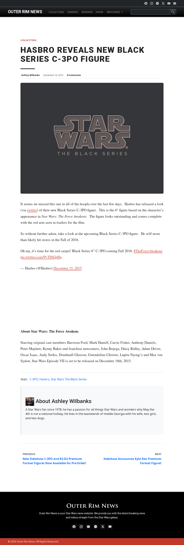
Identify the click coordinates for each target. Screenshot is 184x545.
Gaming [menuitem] (72, 12)
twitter (32, 210)
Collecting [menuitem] (56, 12)
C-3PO (34, 379)
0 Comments (74, 75)
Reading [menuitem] (87, 12)
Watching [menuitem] (113, 12)
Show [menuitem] (99, 12)
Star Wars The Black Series (69, 379)
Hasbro (44, 379)
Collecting (28, 40)
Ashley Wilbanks (30, 75)
